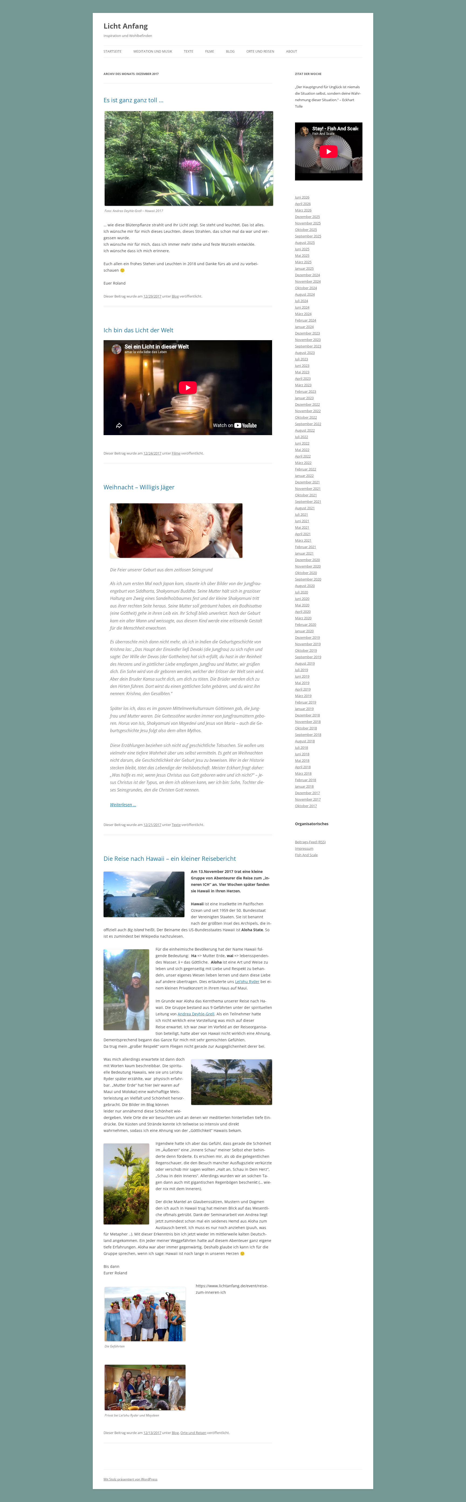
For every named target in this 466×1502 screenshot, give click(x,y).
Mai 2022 (302, 449)
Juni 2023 (302, 365)
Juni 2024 (302, 307)
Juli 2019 (301, 669)
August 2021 (305, 508)
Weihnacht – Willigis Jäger (139, 487)
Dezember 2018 (307, 715)
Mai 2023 (302, 372)
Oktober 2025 (306, 229)
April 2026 (303, 203)
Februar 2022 (305, 469)
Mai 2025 (302, 255)
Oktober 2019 (306, 650)
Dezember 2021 (307, 482)
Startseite (113, 51)
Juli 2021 (301, 514)
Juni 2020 (302, 598)
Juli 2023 (301, 359)
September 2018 (308, 734)
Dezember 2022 (307, 404)
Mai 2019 (302, 682)
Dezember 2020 (307, 559)
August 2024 (305, 294)
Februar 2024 (305, 320)
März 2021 (303, 540)
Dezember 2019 (307, 637)
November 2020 (308, 566)
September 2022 (308, 423)
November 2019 (308, 643)
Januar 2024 (304, 326)
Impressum (304, 848)
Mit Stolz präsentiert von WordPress (130, 1479)
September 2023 (308, 346)
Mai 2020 (302, 605)
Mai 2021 (302, 527)
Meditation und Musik (152, 51)
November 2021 (308, 488)
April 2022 (303, 456)
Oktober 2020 (306, 572)
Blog (230, 51)
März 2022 (303, 462)
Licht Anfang (126, 26)
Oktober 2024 (306, 287)
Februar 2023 (305, 391)
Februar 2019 (305, 702)
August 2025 (305, 242)
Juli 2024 (301, 300)
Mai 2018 (302, 760)
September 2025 (308, 236)
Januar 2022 (304, 475)
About (291, 51)
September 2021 (308, 501)
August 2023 (305, 352)
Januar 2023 (304, 397)
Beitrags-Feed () (310, 841)
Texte (188, 51)
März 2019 (303, 695)
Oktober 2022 (306, 417)
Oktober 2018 (306, 728)
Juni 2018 (302, 754)
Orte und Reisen (260, 51)
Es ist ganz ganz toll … (133, 100)
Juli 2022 (301, 436)
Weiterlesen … (123, 805)
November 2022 (308, 410)
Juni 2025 (302, 249)
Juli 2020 (301, 592)
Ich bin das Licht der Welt (138, 330)
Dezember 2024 (307, 274)
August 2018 (305, 741)
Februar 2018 (305, 779)
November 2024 (308, 281)
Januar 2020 (304, 631)
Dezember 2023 (307, 333)
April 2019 (303, 689)
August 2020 (305, 585)
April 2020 (303, 611)
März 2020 (303, 618)
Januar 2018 (304, 786)
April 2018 (303, 766)
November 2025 (308, 223)
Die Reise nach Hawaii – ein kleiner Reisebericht (170, 858)
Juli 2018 (301, 747)
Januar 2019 (304, 708)
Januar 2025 (304, 268)
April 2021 (303, 533)
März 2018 (303, 773)
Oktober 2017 (306, 805)
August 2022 (305, 430)
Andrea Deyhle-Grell (196, 1013)
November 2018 (308, 721)
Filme (209, 51)
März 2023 (303, 385)
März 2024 (303, 313)
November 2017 (308, 799)
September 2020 (308, 579)
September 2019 (308, 656)
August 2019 (305, 663)
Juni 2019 (302, 676)
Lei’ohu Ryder (247, 981)
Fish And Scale (306, 854)
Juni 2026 (302, 197)
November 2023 (308, 339)
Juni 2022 (302, 443)
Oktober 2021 (306, 495)
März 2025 (303, 262)
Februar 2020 (305, 624)
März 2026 (303, 210)
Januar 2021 (304, 553)
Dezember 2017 (307, 792)
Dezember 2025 (307, 216)
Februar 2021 (305, 546)
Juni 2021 (302, 520)
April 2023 (303, 378)
